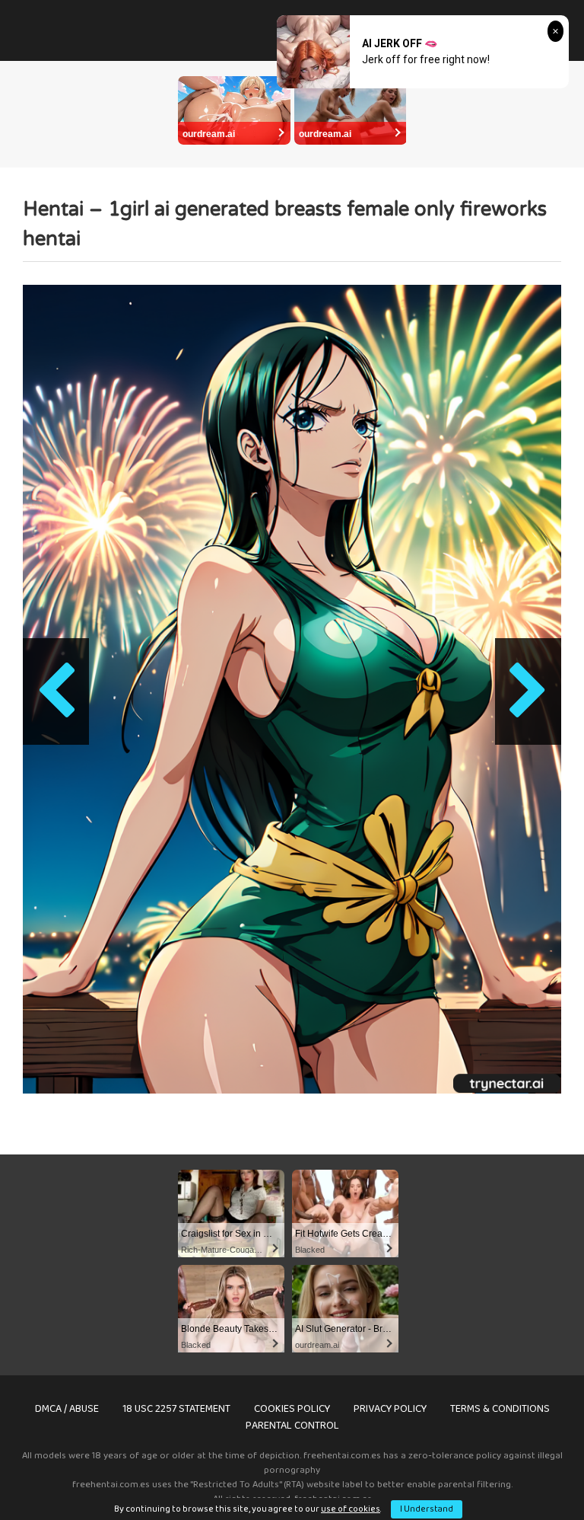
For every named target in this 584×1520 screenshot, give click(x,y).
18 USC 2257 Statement (176, 1408)
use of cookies (350, 1509)
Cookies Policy (292, 1408)
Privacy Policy (390, 1408)
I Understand (426, 1509)
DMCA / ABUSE (67, 1408)
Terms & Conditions (500, 1408)
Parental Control (292, 1425)
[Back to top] (533, 1474)
